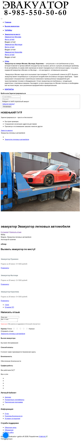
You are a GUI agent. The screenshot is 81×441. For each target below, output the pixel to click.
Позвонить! (5, 268)
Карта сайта (9, 432)
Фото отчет (10, 39)
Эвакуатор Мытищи (13, 44)
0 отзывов (4, 232)
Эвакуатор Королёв (13, 52)
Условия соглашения (12, 418)
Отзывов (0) (9, 307)
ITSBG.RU (42, 436)
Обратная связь (10, 427)
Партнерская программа (14, 402)
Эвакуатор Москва (13, 37)
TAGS (7, 305)
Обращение (9, 430)
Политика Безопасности (13, 416)
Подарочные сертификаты (14, 400)
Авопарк (8, 397)
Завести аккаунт (7, 130)
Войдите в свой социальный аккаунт (15, 101)
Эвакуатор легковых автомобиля (17, 139)
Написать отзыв (15, 232)
